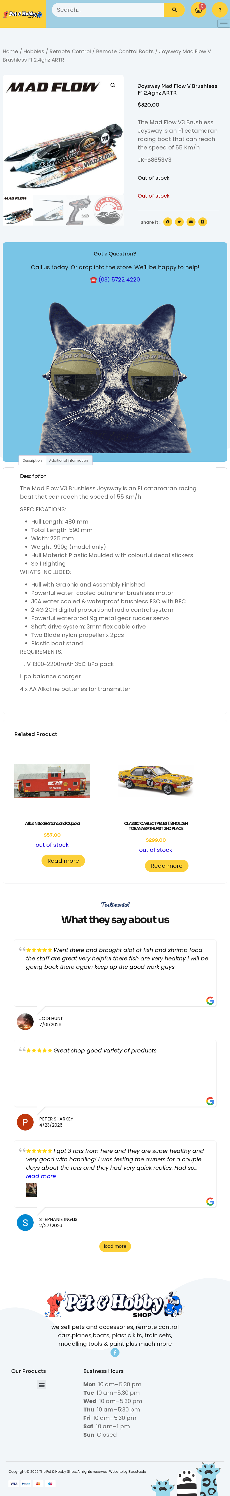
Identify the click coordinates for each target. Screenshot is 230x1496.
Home (10, 51)
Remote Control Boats (125, 51)
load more (115, 1246)
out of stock (52, 834)
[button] (113, 85)
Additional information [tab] (68, 460)
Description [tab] (32, 460)
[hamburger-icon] (223, 24)
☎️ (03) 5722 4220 (115, 279)
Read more (63, 861)
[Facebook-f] (115, 1352)
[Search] (174, 10)
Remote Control (70, 51)
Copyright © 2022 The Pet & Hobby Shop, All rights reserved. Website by (68, 1471)
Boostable (137, 1471)
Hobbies (34, 51)
